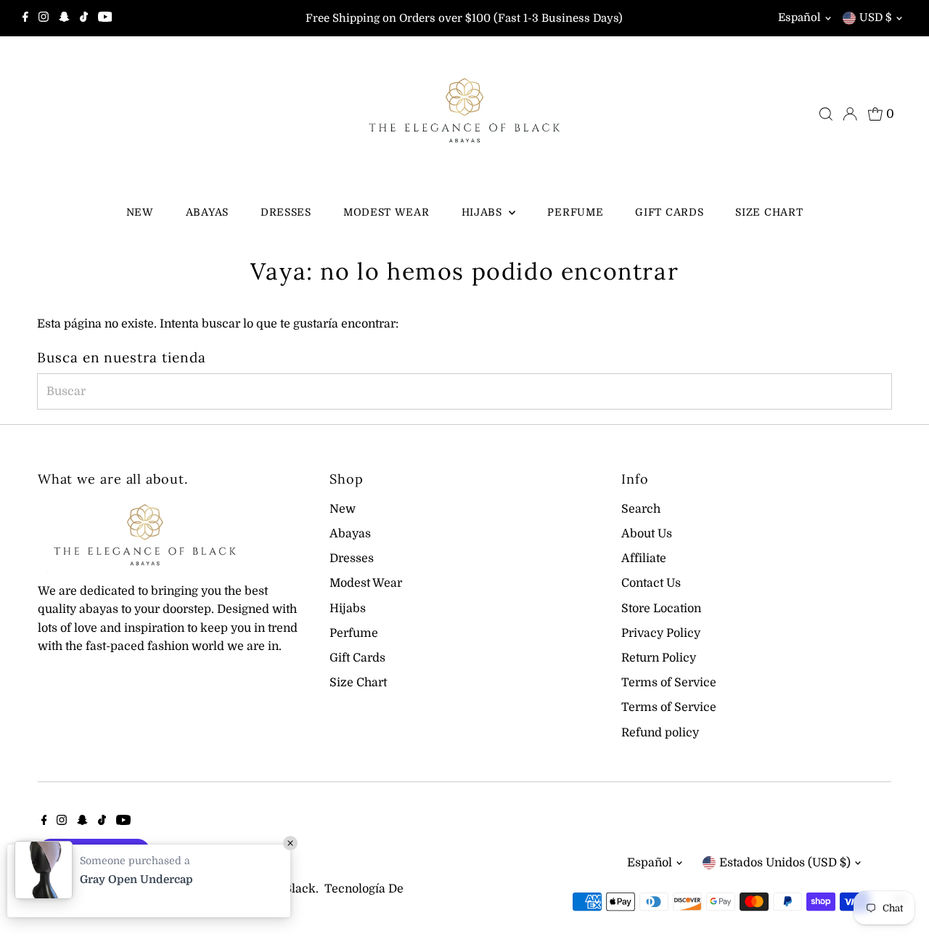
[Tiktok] (83, 18)
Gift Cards (669, 212)
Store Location (661, 608)
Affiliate (643, 558)
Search (640, 509)
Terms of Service (668, 682)
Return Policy (658, 657)
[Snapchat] (64, 18)
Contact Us (651, 583)
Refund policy (660, 732)
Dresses (286, 212)
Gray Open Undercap (136, 879)
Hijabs (484, 212)
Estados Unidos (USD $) (785, 862)
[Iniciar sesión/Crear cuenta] (849, 114)
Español (799, 17)
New (140, 212)
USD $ (875, 17)
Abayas (207, 212)
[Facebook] (25, 18)
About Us (646, 533)
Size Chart (769, 212)
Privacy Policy (660, 633)
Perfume (575, 212)
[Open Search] (825, 114)
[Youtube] (105, 18)
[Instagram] (43, 18)
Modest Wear (386, 212)
